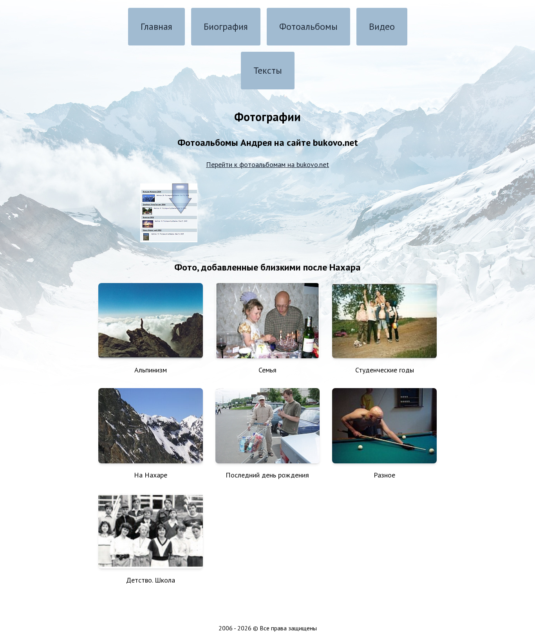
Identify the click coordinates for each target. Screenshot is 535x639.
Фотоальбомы (308, 26)
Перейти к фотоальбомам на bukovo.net (267, 164)
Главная (156, 26)
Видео (382, 26)
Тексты (267, 70)
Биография (226, 26)
